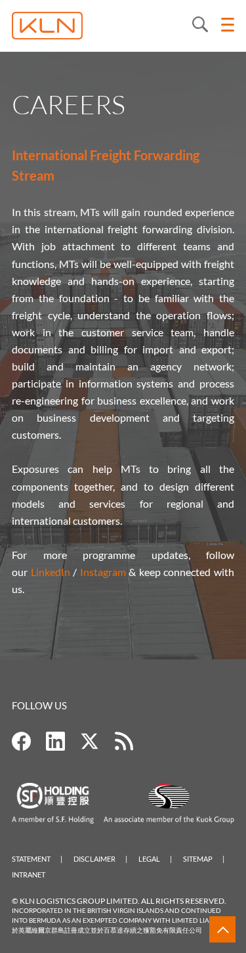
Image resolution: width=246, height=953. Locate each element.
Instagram (103, 571)
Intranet (28, 874)
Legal (149, 858)
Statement (31, 858)
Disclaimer (94, 858)
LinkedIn (50, 571)
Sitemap (198, 858)
